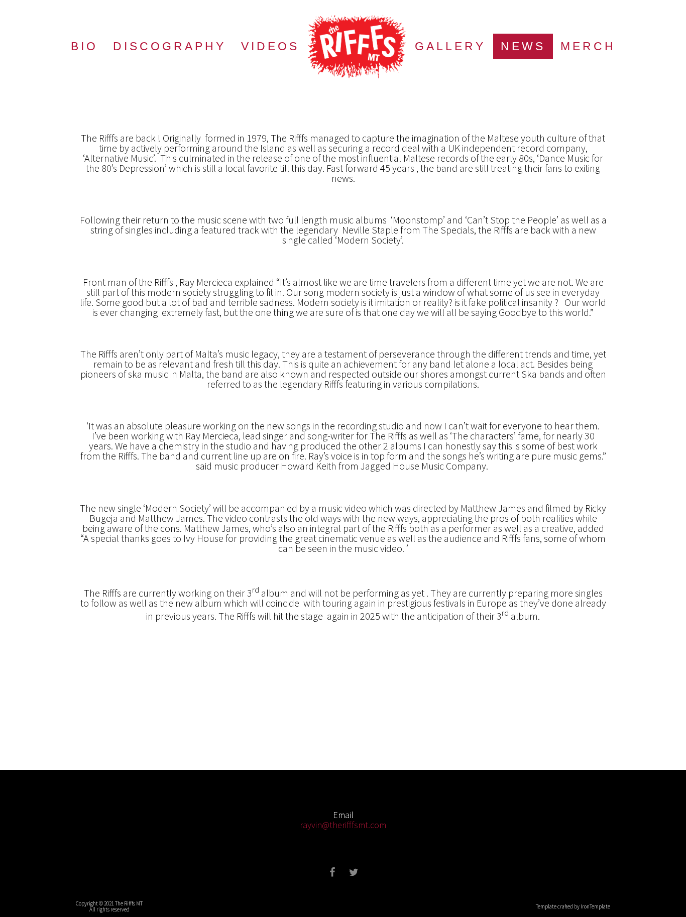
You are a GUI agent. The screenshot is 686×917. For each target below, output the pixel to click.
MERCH (588, 46)
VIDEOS (270, 46)
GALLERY (450, 46)
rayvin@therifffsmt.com (343, 825)
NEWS (523, 46)
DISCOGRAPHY (169, 46)
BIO (84, 46)
